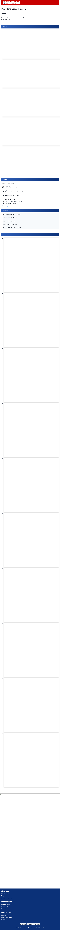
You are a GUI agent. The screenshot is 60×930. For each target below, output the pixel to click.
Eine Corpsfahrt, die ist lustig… (10, 224)
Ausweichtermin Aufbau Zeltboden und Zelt (14, 191)
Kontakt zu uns (4, 915)
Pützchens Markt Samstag (10, 203)
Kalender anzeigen (5, 206)
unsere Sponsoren (5, 904)
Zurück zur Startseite (5, 23)
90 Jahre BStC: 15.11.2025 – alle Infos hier (13, 228)
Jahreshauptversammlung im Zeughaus (12, 214)
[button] (31, 44)
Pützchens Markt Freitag (10, 199)
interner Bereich (5, 909)
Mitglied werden (5, 893)
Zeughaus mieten (5, 896)
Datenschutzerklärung (6, 917)
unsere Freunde (5, 906)
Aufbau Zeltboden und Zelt (11, 188)
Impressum (4, 919)
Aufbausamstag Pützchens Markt (12, 195)
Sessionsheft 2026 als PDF (9, 221)
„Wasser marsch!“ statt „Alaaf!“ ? (11, 217)
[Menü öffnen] (55, 2)
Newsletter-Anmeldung (6, 898)
